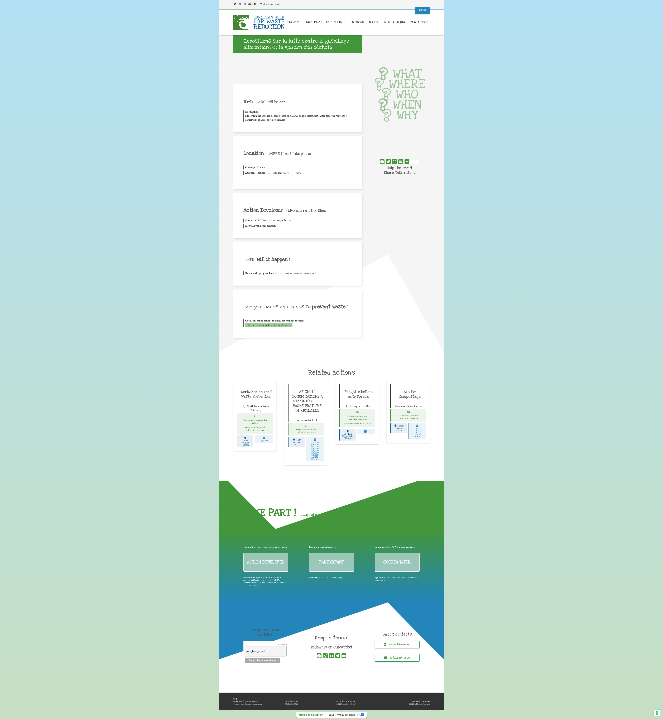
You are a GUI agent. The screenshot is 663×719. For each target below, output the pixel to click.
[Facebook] (235, 4)
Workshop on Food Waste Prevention (256, 394)
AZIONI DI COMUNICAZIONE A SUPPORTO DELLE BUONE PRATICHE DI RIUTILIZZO (307, 401)
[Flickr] (254, 4)
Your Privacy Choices (342, 714)
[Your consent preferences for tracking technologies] (657, 713)
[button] (303, 22)
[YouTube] (250, 4)
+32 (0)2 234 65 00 (291, 704)
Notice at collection (311, 714)
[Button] (255, 416)
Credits (426, 701)
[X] (240, 4)
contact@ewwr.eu (291, 701)
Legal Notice (416, 701)
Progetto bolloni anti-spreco (359, 394)
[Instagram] (245, 4)
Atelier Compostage (410, 394)
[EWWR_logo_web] (259, 22)
